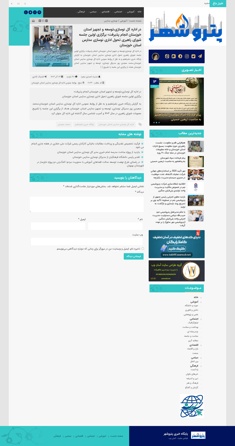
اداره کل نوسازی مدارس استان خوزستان (116, 124)
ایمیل (82, 219)
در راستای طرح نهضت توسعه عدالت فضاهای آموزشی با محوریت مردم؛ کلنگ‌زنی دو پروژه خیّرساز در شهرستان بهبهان (90, 164)
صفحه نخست (116, 436)
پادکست (194, 369)
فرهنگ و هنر (192, 383)
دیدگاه (139, 192)
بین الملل (194, 361)
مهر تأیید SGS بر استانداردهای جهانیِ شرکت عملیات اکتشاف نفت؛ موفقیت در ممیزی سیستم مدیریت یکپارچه (168, 174)
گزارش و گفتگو (191, 387)
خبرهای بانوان (192, 374)
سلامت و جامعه (191, 336)
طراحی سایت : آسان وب (178, 438)
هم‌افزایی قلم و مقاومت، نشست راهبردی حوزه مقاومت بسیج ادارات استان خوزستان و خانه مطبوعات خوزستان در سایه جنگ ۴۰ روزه (169, 148)
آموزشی (130, 11)
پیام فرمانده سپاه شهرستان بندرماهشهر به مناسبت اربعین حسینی (178, 117)
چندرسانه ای (192, 331)
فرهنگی (81, 11)
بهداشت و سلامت (190, 327)
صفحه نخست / (134, 21)
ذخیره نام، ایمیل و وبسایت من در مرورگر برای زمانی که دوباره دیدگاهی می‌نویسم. (98, 249)
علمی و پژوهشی (191, 314)
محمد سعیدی (64, 124)
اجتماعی (118, 11)
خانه (139, 11)
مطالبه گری (193, 340)
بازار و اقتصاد (192, 348)
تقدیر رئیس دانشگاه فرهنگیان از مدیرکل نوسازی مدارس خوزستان (106, 157)
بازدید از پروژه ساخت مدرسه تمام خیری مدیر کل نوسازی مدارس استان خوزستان (98, 152)
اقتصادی (105, 11)
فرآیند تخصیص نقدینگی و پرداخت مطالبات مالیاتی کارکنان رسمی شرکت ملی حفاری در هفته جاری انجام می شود (87, 145)
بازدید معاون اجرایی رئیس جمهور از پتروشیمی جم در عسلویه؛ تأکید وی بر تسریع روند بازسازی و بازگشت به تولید (168, 202)
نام (140, 219)
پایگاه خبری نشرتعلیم (84, 124)
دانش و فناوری (191, 310)
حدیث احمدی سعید (89, 76)
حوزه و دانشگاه (191, 305)
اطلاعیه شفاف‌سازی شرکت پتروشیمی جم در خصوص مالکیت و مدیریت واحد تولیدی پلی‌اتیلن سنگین (168, 187)
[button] (159, 122)
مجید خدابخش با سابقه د (196, 3)
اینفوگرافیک (193, 322)
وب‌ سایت (137, 235)
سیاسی (93, 11)
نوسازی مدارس (110, 21)
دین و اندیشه (192, 378)
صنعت (195, 353)
